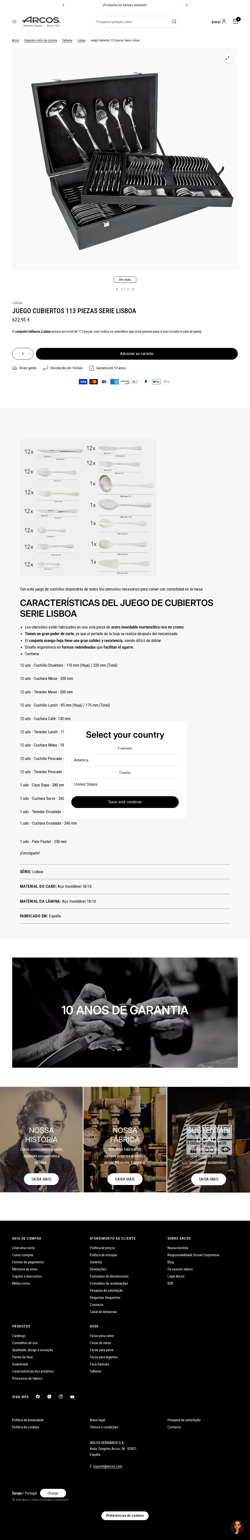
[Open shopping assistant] (237, 1527)
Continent (125, 748)
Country (125, 772)
